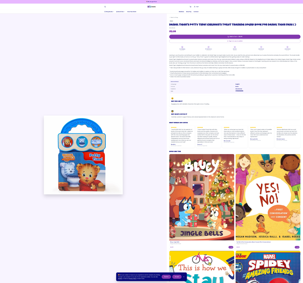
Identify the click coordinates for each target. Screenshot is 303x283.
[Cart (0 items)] (190, 6)
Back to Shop (174, 17)
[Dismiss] (184, 277)
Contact (196, 11)
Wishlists (181, 11)
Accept (177, 276)
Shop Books (109, 11)
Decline (166, 276)
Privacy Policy (132, 278)
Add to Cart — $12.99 (236, 36)
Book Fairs (121, 11)
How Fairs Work (131, 11)
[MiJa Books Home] (151, 6)
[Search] (105, 6)
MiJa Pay (188, 11)
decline (120, 278)
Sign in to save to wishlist (236, 41)
